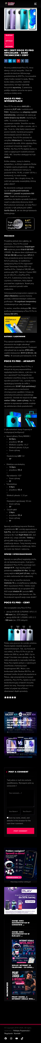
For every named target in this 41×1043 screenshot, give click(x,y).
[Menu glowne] (35, 4)
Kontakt (17, 1033)
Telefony (30, 538)
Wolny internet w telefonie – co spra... (23, 966)
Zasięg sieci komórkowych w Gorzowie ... (21, 923)
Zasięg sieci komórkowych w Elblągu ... (21, 934)
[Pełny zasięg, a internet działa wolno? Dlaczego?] (24, 983)
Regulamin (8, 1033)
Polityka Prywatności (21, 1031)
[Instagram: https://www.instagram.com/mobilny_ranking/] (11, 1038)
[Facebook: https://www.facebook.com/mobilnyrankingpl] (5, 1038)
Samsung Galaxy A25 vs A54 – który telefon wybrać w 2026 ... (19, 724)
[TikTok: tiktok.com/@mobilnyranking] (22, 1038)
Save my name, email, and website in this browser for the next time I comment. (19, 820)
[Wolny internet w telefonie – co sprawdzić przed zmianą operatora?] (24, 951)
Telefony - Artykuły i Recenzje (9, 40)
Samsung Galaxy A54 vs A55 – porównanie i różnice (20, 750)
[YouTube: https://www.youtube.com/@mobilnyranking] (16, 1038)
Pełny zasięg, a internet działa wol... (23, 998)
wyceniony (17, 87)
